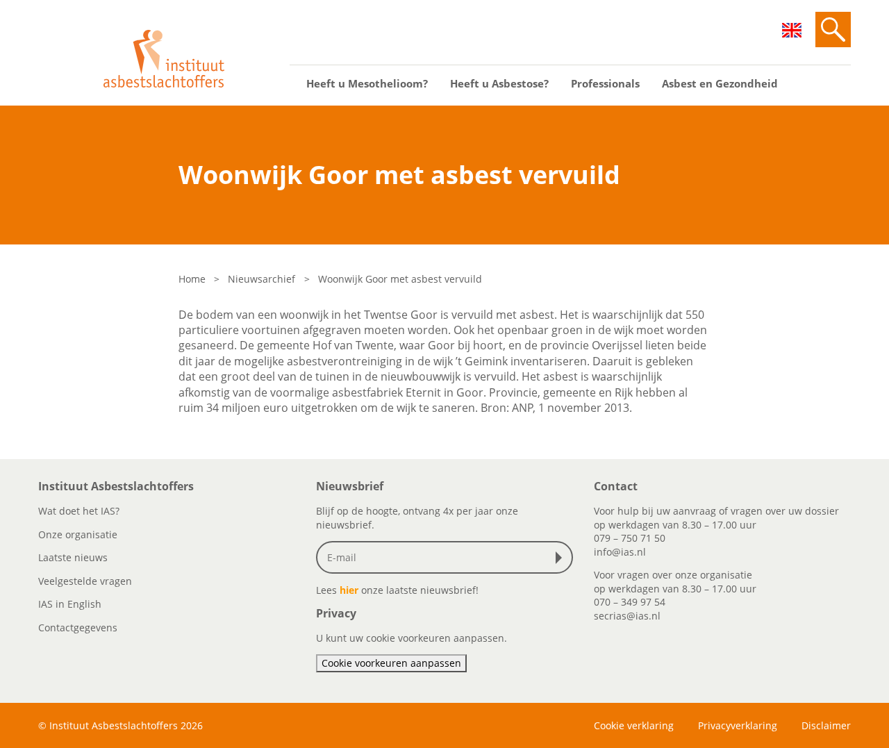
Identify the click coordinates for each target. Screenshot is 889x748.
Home (192, 278)
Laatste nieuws (73, 557)
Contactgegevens (77, 627)
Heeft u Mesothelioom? (367, 83)
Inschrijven (562, 557)
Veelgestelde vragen (85, 581)
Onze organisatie (77, 534)
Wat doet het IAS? (78, 510)
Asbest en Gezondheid (720, 83)
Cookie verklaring (634, 725)
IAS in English (69, 603)
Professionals (605, 83)
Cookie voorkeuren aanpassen (391, 663)
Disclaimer (826, 725)
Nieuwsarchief (261, 278)
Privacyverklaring (737, 725)
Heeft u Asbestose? (499, 83)
